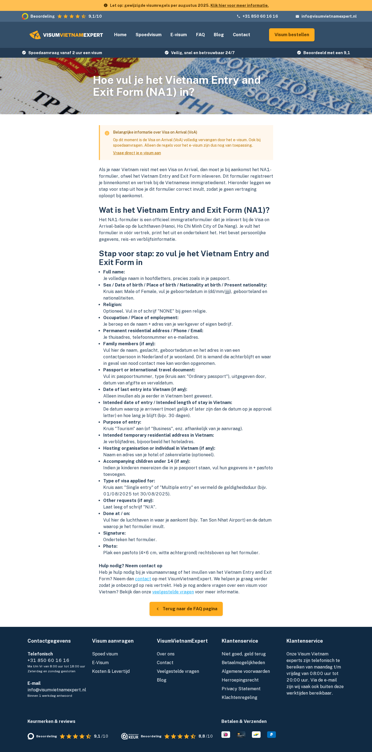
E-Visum (100, 662)
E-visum (178, 34)
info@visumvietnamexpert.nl (329, 16)
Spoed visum (105, 654)
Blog (219, 34)
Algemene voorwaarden (246, 671)
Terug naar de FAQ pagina (190, 608)
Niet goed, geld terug (244, 654)
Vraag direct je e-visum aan (137, 153)
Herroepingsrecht (240, 680)
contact (143, 578)
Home (120, 34)
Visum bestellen (292, 34)
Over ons (166, 654)
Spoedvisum (148, 34)
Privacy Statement (241, 688)
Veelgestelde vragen (178, 671)
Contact (241, 34)
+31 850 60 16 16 (260, 16)
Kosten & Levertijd (111, 671)
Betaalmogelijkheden (243, 662)
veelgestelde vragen (173, 591)
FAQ (200, 34)
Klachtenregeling (239, 697)
